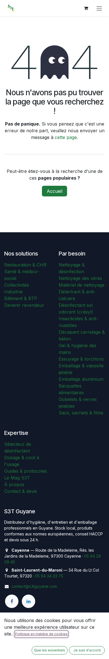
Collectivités (16, 285)
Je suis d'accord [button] (87, 650)
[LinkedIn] (28, 601)
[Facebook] (11, 601)
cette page (66, 137)
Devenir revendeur (24, 305)
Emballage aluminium (81, 379)
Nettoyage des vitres (80, 278)
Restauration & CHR (25, 265)
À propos (14, 484)
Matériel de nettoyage (82, 285)
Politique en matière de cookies (41, 634)
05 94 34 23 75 (49, 576)
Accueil (54, 191)
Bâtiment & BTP (20, 298)
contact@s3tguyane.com (34, 586)
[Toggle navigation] (99, 8)
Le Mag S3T (17, 478)
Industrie (13, 291)
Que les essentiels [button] (49, 650)
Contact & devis (20, 491)
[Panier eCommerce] (85, 8)
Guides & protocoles (25, 471)
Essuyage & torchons (81, 359)
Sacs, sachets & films (81, 413)
